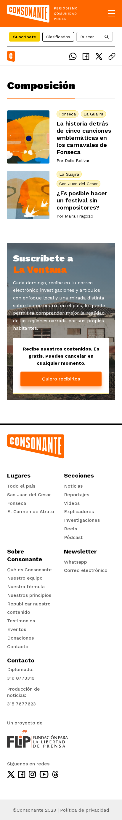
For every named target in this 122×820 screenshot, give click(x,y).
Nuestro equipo (25, 578)
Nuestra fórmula (26, 586)
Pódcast (73, 537)
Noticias (73, 486)
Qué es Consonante (29, 569)
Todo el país (21, 486)
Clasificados (58, 36)
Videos (72, 503)
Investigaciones (82, 520)
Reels (70, 529)
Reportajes (76, 494)
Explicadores (79, 511)
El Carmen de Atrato (30, 511)
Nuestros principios (29, 595)
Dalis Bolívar (77, 160)
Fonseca (67, 114)
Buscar (87, 36)
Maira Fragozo (79, 216)
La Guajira (93, 114)
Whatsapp (75, 562)
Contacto (17, 646)
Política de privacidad (84, 810)
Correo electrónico (85, 570)
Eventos (16, 629)
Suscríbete (24, 36)
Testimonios (21, 621)
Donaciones (20, 638)
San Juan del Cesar (78, 183)
